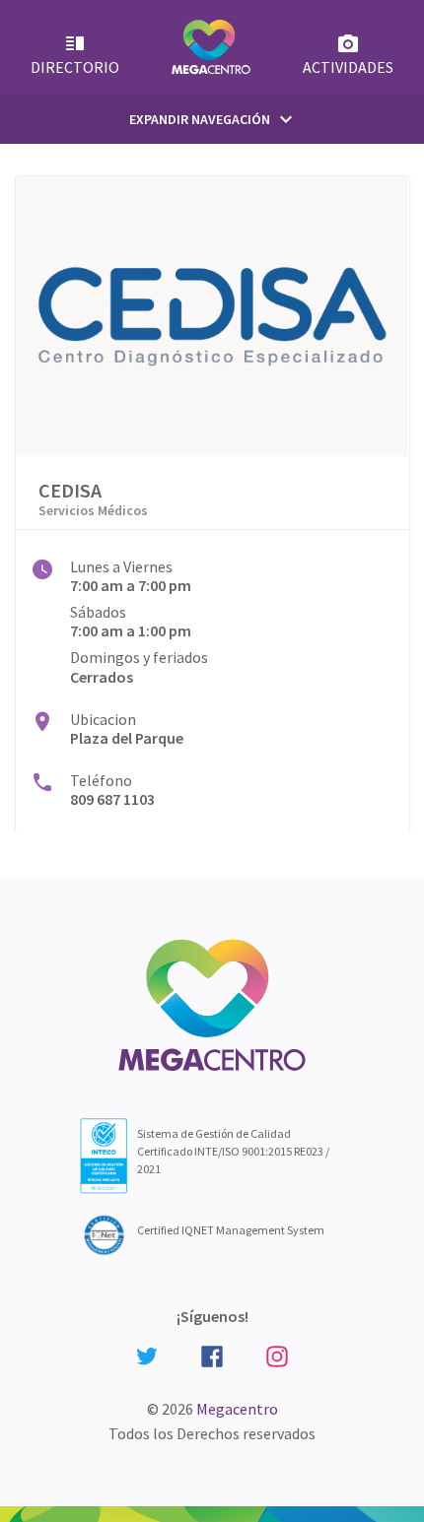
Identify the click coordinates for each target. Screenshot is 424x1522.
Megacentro (237, 1409)
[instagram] (277, 1354)
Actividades (348, 67)
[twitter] (147, 1354)
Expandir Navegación (213, 119)
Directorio (75, 67)
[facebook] (212, 1354)
